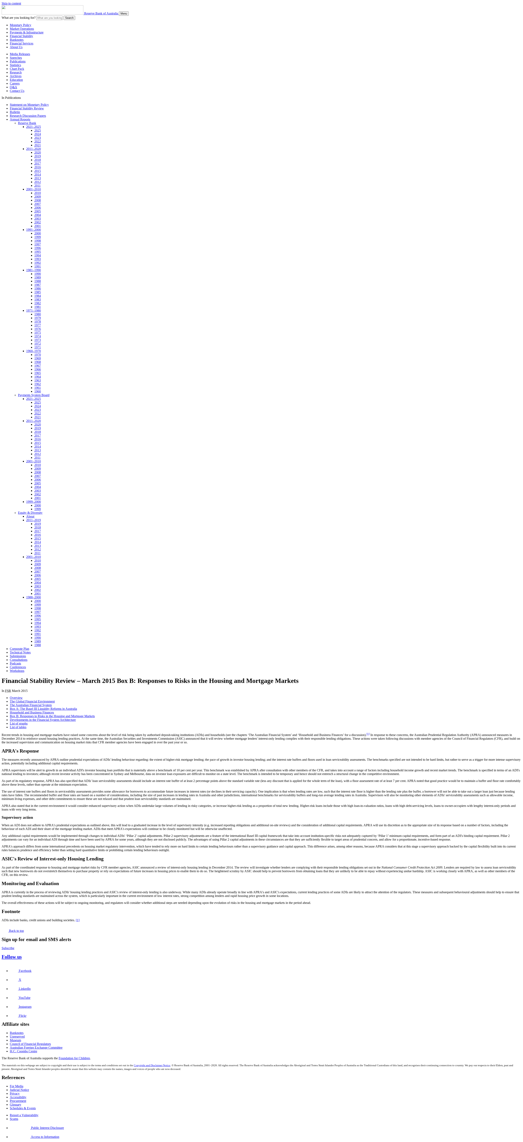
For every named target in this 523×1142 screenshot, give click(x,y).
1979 (37, 318)
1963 (37, 380)
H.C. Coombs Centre (23, 1051)
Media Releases (20, 54)
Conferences (18, 667)
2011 (37, 185)
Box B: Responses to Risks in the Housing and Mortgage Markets (52, 716)
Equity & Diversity (30, 512)
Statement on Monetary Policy (29, 104)
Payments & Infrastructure (27, 32)
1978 (37, 321)
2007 (37, 204)
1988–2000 (33, 597)
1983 (37, 299)
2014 (37, 174)
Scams (14, 1119)
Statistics (15, 65)
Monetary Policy (20, 25)
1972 (37, 343)
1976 (37, 329)
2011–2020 (33, 149)
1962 (37, 384)
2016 (37, 167)
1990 (37, 273)
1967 (37, 365)
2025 (37, 130)
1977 (37, 325)
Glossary (15, 1104)
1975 (37, 332)
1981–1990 (33, 270)
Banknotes (16, 39)
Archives (15, 76)
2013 (37, 178)
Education (16, 79)
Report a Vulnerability (24, 1115)
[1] (368, 733)
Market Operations (22, 28)
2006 (37, 207)
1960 (37, 391)
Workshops (17, 670)
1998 (37, 240)
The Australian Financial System (31, 705)
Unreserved (17, 1036)
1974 (37, 336)
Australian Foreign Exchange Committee (36, 1047)
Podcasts (15, 663)
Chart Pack (17, 68)
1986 (37, 288)
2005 (37, 211)
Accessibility (18, 1097)
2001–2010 (33, 189)
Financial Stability (21, 36)
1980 (37, 314)
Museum (15, 1040)
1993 (37, 259)
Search (69, 17)
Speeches (16, 57)
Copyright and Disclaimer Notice (152, 1065)
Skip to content (11, 3)
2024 (37, 134)
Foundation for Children (74, 1058)
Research (16, 72)
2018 (37, 160)
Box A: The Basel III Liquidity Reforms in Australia (43, 708)
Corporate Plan (19, 648)
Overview (16, 697)
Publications (18, 61)
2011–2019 (33, 520)
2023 (37, 137)
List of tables (18, 727)
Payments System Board (33, 395)
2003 (37, 218)
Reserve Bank (27, 123)
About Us (16, 47)
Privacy (15, 1093)
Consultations (18, 659)
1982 (37, 303)
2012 (37, 182)
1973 (37, 340)
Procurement (18, 1101)
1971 (37, 347)
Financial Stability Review (27, 108)
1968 (37, 362)
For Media (16, 1086)
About (30, 516)
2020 (37, 152)
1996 (37, 248)
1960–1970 (33, 351)
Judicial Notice (19, 1090)
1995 (37, 251)
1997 (37, 244)
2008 (37, 200)
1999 (37, 237)
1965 (37, 373)
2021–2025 (33, 126)
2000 (37, 233)
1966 (37, 369)
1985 (37, 292)
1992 (37, 262)
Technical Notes (20, 652)
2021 (37, 145)
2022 (37, 141)
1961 (37, 387)
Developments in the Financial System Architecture (43, 720)
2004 (37, 215)
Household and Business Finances (32, 712)
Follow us (12, 956)
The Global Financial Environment (32, 701)
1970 (37, 354)
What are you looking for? (19, 17)
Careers (15, 83)
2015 (37, 171)
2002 (37, 222)
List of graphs (19, 723)
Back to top (16, 930)
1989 (37, 277)
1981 (37, 307)
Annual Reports (20, 119)
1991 (37, 266)
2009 (37, 196)
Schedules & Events (23, 1108)
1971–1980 (33, 310)
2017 (37, 163)
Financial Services (21, 43)
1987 (37, 285)
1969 (37, 358)
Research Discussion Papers (28, 115)
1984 (37, 296)
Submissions (18, 656)
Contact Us (17, 91)
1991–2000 (33, 229)
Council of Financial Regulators (30, 1044)
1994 (37, 255)
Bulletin (15, 112)
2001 (37, 226)
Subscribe (8, 948)
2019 (37, 156)
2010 (37, 193)
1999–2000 (33, 501)
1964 (37, 376)
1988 (37, 281)
